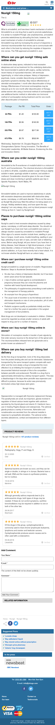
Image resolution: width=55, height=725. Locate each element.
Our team (5, 699)
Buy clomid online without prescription (20, 642)
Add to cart (48, 114)
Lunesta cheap (11, 636)
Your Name (6, 555)
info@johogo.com (30, 683)
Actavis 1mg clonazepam (15, 648)
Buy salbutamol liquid (14, 639)
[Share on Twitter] (16, 623)
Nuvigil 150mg (22, 619)
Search (47, 4)
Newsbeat (13, 667)
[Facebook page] (24, 688)
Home (5, 619)
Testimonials (33, 699)
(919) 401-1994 (20, 679)
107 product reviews (30, 436)
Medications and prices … (17, 8)
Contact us (32, 696)
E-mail (4, 563)
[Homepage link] (8, 3)
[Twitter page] (31, 688)
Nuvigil (12, 619)
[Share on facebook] (10, 623)
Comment (5, 575)
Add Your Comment (10, 594)
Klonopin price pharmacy (15, 645)
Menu (52, 4)
